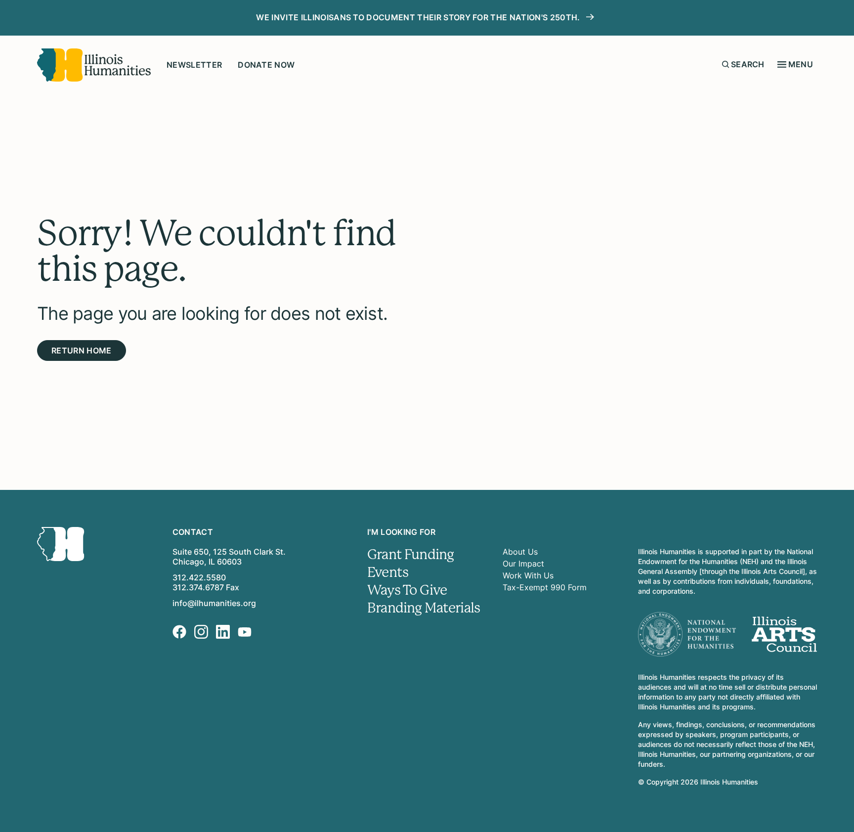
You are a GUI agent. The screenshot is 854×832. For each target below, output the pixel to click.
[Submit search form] (725, 64)
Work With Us (528, 575)
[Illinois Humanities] (94, 65)
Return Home (81, 350)
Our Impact (523, 564)
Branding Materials (423, 608)
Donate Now (266, 65)
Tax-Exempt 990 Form (545, 587)
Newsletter (194, 65)
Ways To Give (407, 590)
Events (387, 572)
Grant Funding (410, 555)
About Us (520, 552)
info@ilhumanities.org (214, 603)
